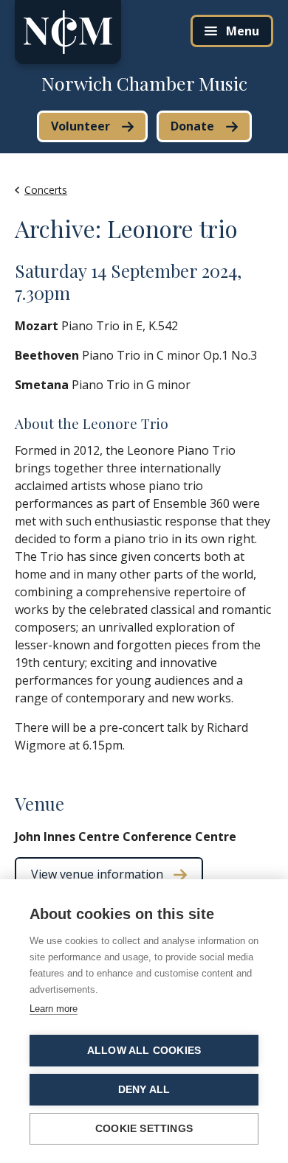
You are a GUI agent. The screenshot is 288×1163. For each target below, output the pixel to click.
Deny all (144, 1089)
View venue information (97, 874)
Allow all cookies (144, 1050)
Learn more (54, 1008)
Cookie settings (144, 1128)
